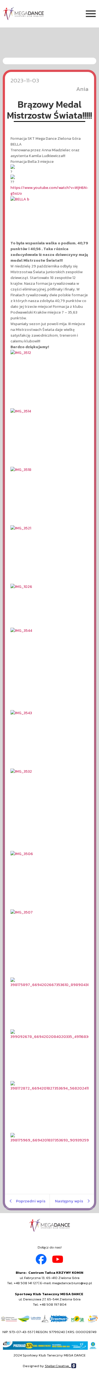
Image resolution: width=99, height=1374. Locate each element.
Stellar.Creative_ (58, 1366)
